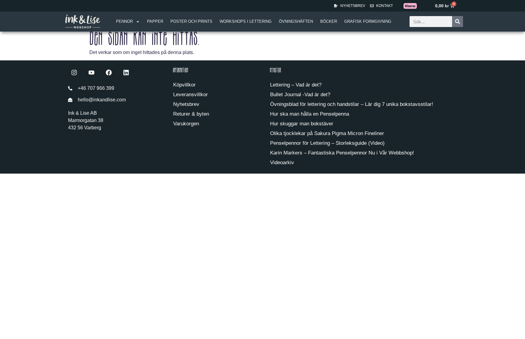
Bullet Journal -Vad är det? (300, 94)
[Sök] (457, 21)
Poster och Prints (191, 21)
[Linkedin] (126, 72)
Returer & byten (191, 114)
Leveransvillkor (190, 94)
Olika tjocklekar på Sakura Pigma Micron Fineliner (327, 133)
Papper (155, 21)
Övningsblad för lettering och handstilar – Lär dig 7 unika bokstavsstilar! (351, 104)
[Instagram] (74, 72)
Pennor (124, 21)
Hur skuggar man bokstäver (301, 124)
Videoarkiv (282, 162)
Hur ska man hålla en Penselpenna (309, 114)
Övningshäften (296, 21)
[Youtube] (91, 72)
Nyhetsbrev (186, 104)
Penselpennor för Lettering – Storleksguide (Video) (327, 143)
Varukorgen (186, 124)
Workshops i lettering (246, 21)
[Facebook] (109, 72)
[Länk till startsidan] (83, 21)
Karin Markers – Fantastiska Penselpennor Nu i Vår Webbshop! (342, 153)
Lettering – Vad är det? (295, 85)
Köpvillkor (184, 85)
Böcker (328, 21)
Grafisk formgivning (367, 21)
